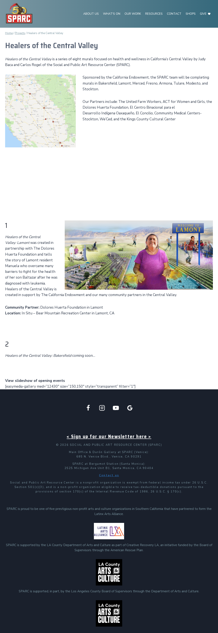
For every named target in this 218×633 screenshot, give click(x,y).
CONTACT (174, 14)
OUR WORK (133, 14)
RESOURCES (154, 14)
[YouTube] (116, 408)
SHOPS (191, 14)
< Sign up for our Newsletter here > (109, 436)
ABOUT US (91, 14)
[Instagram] (102, 408)
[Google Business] (130, 408)
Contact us (109, 475)
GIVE (203, 14)
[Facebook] (88, 408)
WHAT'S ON (111, 14)
